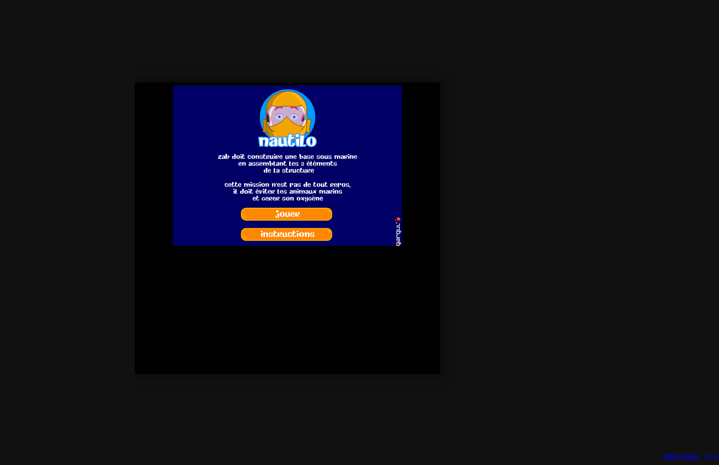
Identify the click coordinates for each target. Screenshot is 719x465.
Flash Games (681, 456)
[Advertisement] (287, 378)
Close (711, 456)
